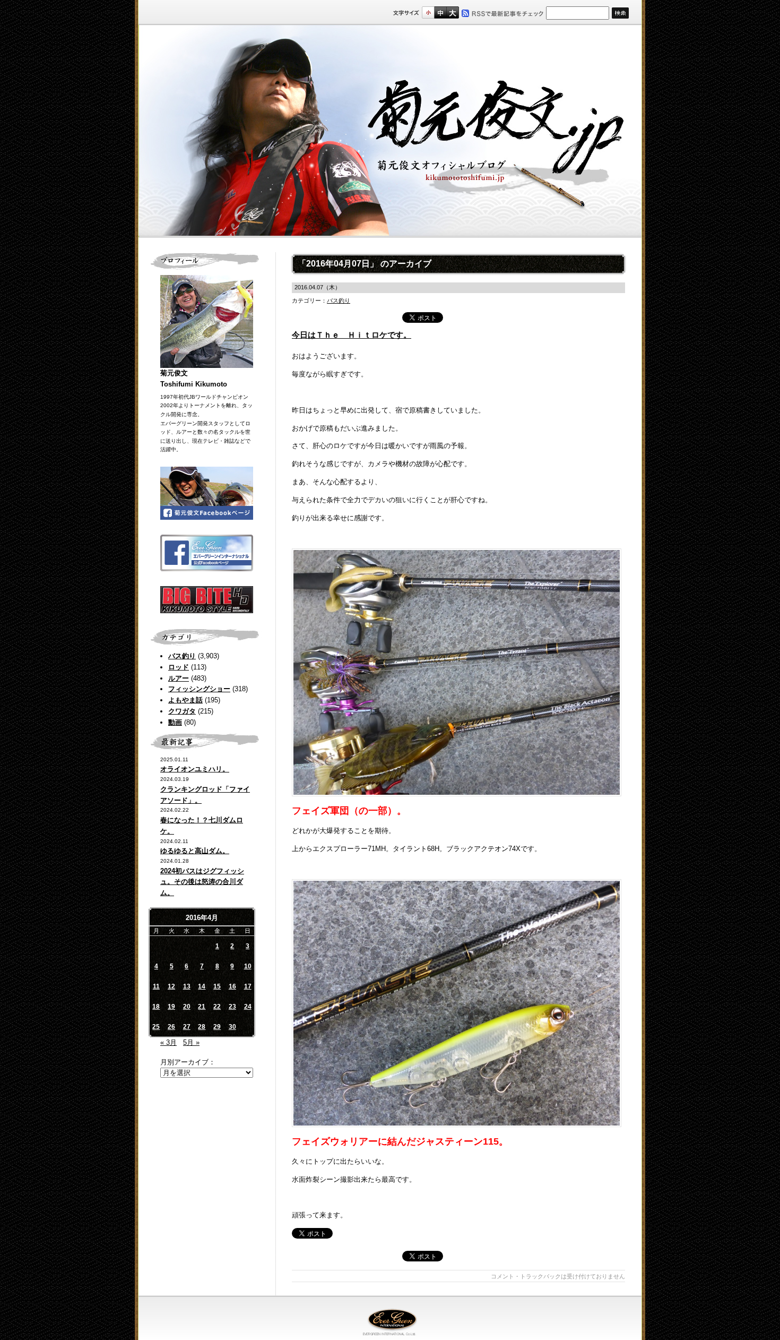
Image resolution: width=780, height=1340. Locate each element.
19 (171, 1006)
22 (217, 1006)
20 (186, 1006)
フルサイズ (452, 12)
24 (248, 1006)
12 (171, 986)
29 (217, 1026)
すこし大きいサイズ (440, 12)
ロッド (178, 667)
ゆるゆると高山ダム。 (194, 851)
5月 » (191, 1042)
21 (201, 1006)
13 (186, 986)
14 (201, 986)
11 (156, 986)
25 (156, 1026)
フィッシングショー (199, 689)
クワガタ (182, 711)
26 (171, 1026)
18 (156, 1006)
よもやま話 (185, 700)
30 (232, 1026)
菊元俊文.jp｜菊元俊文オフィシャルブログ (390, 131)
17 (248, 986)
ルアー (178, 678)
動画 (175, 722)
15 (217, 986)
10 (248, 966)
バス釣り (182, 656)
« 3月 (168, 1042)
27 (186, 1026)
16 (232, 986)
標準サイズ (428, 12)
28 (201, 1026)
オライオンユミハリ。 (194, 769)
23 (232, 1006)
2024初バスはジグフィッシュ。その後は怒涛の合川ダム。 (202, 882)
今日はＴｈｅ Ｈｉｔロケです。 (351, 334)
